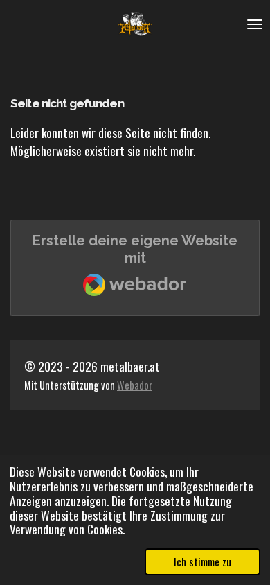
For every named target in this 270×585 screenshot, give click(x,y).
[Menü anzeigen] (255, 24)
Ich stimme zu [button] (202, 561)
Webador (134, 385)
